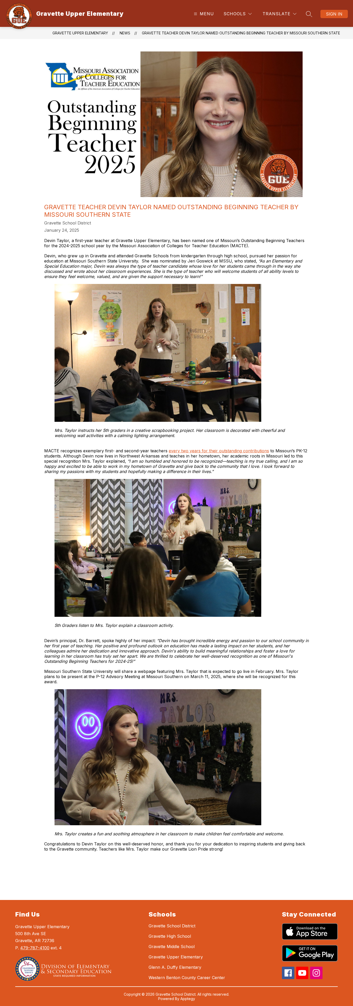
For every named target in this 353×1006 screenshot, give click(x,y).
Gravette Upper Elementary (80, 33)
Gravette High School (170, 936)
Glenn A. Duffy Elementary (175, 967)
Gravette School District (172, 925)
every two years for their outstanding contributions (219, 450)
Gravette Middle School (172, 946)
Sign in (334, 14)
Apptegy (187, 998)
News (125, 33)
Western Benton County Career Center (187, 977)
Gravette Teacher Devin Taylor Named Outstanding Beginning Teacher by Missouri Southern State (241, 33)
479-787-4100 (34, 947)
